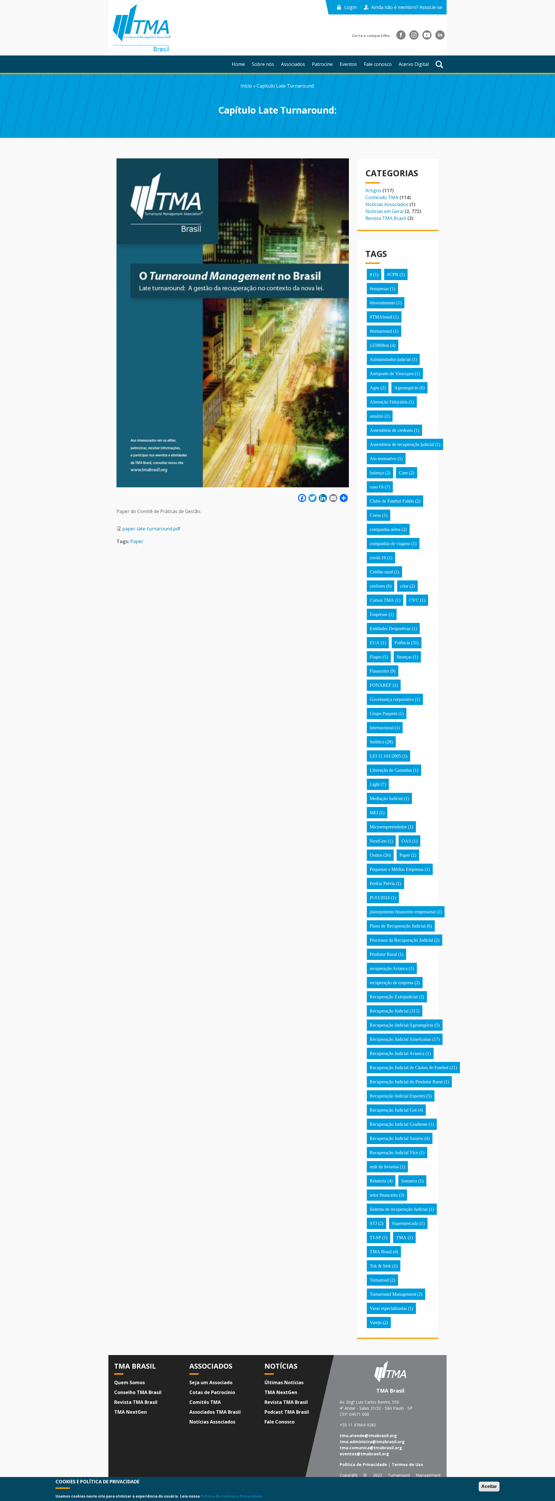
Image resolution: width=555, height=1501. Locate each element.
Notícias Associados (386, 204)
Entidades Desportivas (390, 628)
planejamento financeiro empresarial (402, 911)
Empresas (378, 614)
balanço (377, 472)
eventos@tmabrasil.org (364, 1453)
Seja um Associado (210, 1382)
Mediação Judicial (386, 798)
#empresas (379, 288)
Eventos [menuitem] (348, 64)
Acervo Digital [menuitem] (414, 64)
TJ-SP (375, 1237)
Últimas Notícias (284, 1382)
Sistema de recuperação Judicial (399, 1209)
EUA (375, 642)
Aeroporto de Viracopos (392, 373)
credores (377, 586)
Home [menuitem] (238, 64)
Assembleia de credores (391, 430)
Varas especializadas (388, 1308)
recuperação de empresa (391, 982)
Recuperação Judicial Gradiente (399, 1124)
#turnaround (381, 331)
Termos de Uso (407, 1464)
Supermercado (405, 1223)
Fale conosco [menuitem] (378, 64)
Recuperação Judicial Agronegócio (401, 1025)
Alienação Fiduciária (389, 401)
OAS (406, 841)
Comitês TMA (205, 1402)
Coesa (375, 515)
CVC (414, 600)
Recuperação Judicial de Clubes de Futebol (409, 1067)
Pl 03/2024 (380, 897)
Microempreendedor (388, 826)
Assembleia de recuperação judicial (402, 444)
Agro (374, 387)
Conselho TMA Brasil (138, 1392)
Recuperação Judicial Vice (394, 1152)
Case (403, 472)
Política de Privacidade (363, 1464)
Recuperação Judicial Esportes (397, 1095)
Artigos (373, 190)
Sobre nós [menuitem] (263, 64)
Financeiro (379, 671)
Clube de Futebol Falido (392, 501)
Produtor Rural (383, 954)
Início (246, 86)
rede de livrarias (384, 1166)
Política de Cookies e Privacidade (231, 1496)
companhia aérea (385, 529)
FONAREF (380, 685)
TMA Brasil (381, 1251)
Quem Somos (129, 1382)
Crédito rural (381, 571)
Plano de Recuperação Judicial (398, 925)
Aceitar (489, 1486)
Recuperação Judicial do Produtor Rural (406, 1081)
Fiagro (376, 656)
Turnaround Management (393, 1294)
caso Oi (377, 486)
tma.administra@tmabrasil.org (372, 1441)
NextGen (378, 841)
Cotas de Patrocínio (212, 1392)
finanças (404, 656)
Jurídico (377, 741)
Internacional (381, 727)
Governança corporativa (392, 699)
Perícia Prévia (382, 883)
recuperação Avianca (389, 968)
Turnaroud (379, 1280)
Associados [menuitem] (293, 64)
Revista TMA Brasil (385, 218)
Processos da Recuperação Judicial (401, 940)
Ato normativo (383, 458)
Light (375, 784)
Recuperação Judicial (389, 1010)
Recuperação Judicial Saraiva (396, 1138)
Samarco (409, 1180)
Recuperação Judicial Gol (393, 1110)
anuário (376, 416)
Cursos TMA (382, 600)
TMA (401, 1237)
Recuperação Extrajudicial (394, 996)
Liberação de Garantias (391, 770)
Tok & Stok (380, 1265)
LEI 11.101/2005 (385, 756)
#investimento (382, 302)
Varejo (376, 1322)
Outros (376, 855)
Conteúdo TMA (381, 197)
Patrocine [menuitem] (322, 64)
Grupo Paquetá (383, 713)
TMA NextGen (130, 1412)
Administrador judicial (390, 359)
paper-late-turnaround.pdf (151, 528)
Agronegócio (406, 387)
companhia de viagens (390, 543)
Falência (402, 642)
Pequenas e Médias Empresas (396, 869)
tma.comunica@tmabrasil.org (371, 1447)
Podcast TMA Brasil (286, 1412)
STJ (373, 1223)
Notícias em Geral (384, 211)
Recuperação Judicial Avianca (397, 1053)
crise (404, 586)
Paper (136, 541)
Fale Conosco (279, 1422)
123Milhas (379, 345)
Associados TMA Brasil (215, 1412)
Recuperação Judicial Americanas (400, 1039)
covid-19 (378, 557)
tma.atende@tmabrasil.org (368, 1435)
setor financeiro (384, 1195)
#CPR (392, 274)
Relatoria (378, 1180)
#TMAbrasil (381, 316)
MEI (374, 812)
